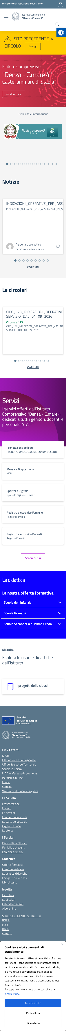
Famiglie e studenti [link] (13, 847)
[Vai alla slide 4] (19, 164)
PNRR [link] (6, 920)
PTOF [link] (5, 929)
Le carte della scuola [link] (14, 821)
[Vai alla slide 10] (44, 164)
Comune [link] (7, 786)
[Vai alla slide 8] (35, 164)
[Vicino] (62, 944)
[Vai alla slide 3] (15, 164)
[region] (33, 986)
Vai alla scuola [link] (13, 94)
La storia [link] (7, 830)
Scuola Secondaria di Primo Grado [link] (28, 623)
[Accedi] (60, 4)
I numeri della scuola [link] (14, 817)
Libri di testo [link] (9, 882)
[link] (61, 32)
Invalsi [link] (6, 782)
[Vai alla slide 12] (52, 164)
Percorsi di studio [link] (12, 852)
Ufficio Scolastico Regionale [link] (19, 760)
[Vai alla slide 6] (27, 164)
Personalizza (33, 1013)
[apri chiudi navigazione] (6, 16)
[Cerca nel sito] (57, 24)
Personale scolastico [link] (14, 843)
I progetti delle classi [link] (14, 878)
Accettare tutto (33, 1003)
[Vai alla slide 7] (31, 164)
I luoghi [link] (6, 808)
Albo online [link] (9, 908)
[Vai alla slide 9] (39, 164)
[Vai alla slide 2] (11, 164)
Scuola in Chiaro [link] (12, 769)
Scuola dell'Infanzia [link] (17, 602)
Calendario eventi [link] (12, 904)
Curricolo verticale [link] (13, 869)
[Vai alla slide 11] (48, 164)
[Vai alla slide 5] (23, 164)
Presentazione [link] (11, 804)
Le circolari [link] (8, 899)
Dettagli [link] (32, 46)
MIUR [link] (5, 755)
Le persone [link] (9, 812)
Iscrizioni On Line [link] (12, 778)
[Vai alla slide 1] (7, 164)
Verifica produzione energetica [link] (20, 791)
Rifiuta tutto (33, 1023)
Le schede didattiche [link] (14, 873)
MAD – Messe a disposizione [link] (19, 773)
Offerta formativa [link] (12, 864)
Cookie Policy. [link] (12, 994)
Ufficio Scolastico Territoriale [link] (19, 764)
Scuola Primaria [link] (15, 613)
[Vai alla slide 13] (56, 164)
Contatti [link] (7, 933)
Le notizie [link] (8, 895)
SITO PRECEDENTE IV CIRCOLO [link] (21, 916)
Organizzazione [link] (11, 826)
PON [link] (5, 924)
